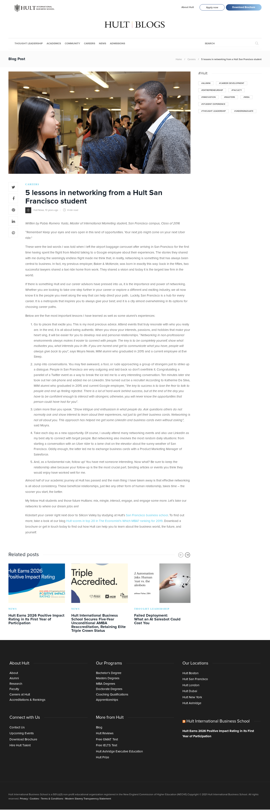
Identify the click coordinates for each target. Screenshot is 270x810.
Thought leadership (29, 43)
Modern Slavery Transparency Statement (88, 799)
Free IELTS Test (106, 745)
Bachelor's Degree (108, 673)
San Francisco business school (147, 515)
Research (15, 683)
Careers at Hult (19, 694)
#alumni (206, 83)
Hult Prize (102, 757)
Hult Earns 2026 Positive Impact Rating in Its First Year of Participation (218, 733)
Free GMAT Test (107, 739)
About (13, 673)
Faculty (14, 689)
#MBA (246, 97)
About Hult (187, 7)
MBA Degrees (105, 683)
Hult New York (192, 697)
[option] (36, 595)
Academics (54, 43)
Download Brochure (243, 7)
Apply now (212, 7)
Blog (99, 727)
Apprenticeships (107, 699)
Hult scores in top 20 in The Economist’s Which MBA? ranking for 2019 (114, 521)
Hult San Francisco (195, 679)
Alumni (14, 678)
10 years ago (51, 210)
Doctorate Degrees (109, 689)
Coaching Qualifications (112, 694)
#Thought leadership (213, 111)
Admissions (117, 43)
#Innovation (208, 97)
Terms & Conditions (52, 799)
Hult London (190, 685)
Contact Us (17, 727)
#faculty (236, 90)
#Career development (231, 83)
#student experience (213, 104)
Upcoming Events (21, 733)
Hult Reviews (104, 733)
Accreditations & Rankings (27, 699)
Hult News (39, 210)
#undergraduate (243, 111)
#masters (229, 97)
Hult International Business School (218, 721)
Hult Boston (190, 673)
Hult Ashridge (191, 703)
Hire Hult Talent (20, 745)
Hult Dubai (189, 691)
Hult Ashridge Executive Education (119, 751)
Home (179, 59)
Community (72, 43)
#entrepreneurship (212, 90)
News (102, 43)
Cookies (34, 799)
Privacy (24, 799)
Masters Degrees (107, 678)
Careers (89, 43)
